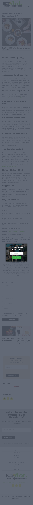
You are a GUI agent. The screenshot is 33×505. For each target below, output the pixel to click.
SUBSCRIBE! (16, 257)
